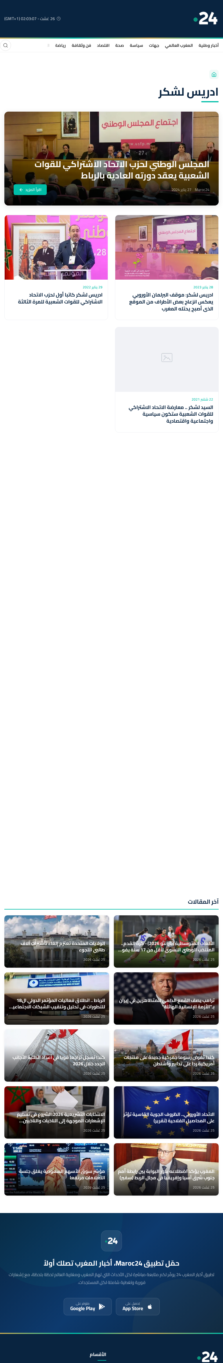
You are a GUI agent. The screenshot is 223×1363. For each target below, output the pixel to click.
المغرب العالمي (179, 45)
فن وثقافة (81, 45)
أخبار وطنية (209, 45)
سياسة (136, 45)
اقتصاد (103, 45)
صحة (119, 45)
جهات (154, 45)
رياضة (60, 45)
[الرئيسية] (214, 74)
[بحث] (5, 45)
